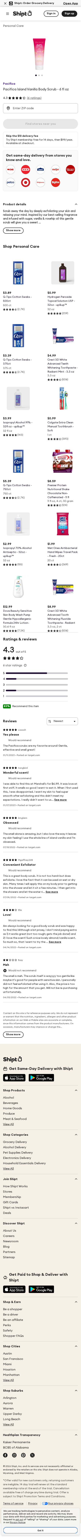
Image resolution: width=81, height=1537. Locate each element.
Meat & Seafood (15, 1118)
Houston (9, 1369)
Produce (9, 1113)
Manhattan (11, 1374)
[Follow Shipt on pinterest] (23, 1455)
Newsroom (10, 1241)
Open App (70, 3)
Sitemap (9, 1257)
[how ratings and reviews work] (25, 665)
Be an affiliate (13, 1319)
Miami (7, 1364)
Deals (7, 1212)
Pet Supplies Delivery (18, 1152)
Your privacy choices (60, 1503)
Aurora (8, 1403)
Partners (9, 1251)
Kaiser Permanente (16, 1442)
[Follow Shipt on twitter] (32, 1455)
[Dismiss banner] (5, 3)
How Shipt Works (15, 1186)
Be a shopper (12, 1309)
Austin (7, 1353)
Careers (9, 1236)
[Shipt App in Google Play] (41, 1078)
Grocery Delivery (15, 1142)
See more (60, 800)
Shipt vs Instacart (16, 1207)
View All (8, 1124)
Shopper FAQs (13, 1335)
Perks (7, 1325)
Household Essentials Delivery (24, 1163)
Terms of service (13, 1503)
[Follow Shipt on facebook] (5, 1455)
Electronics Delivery (17, 1158)
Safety (8, 1330)
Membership (12, 1197)
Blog (6, 1246)
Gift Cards (10, 1202)
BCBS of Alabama (16, 1447)
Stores (7, 1191)
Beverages (10, 1103)
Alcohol (8, 1097)
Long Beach (11, 1419)
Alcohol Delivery (14, 1147)
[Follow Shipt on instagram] (14, 1455)
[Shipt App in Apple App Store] (14, 1078)
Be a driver (10, 1314)
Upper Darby (12, 1413)
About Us (9, 1230)
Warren (8, 1408)
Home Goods (12, 1108)
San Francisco (13, 1358)
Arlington (9, 1397)
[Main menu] (7, 14)
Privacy (32, 1503)
